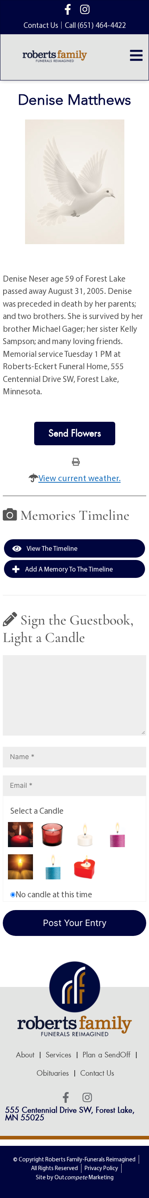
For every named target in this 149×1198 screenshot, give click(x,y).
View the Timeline (51, 548)
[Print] (76, 461)
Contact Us (97, 1073)
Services (58, 1055)
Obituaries (53, 1073)
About (25, 1055)
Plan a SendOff (106, 1055)
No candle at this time (53, 894)
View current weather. (80, 478)
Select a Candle (37, 810)
